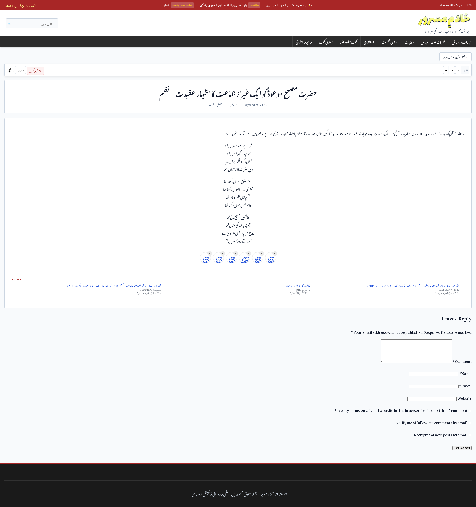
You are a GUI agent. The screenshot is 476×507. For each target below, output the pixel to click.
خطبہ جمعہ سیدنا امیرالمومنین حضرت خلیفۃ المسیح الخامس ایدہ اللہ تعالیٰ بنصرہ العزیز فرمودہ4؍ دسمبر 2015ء (413, 285)
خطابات (409, 42)
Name (465, 372)
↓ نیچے (11, 70)
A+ (458, 70)
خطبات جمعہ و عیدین (433, 42)
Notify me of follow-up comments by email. (431, 421)
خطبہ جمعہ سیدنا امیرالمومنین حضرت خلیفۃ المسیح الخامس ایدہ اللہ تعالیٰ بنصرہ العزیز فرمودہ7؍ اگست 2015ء (114, 285)
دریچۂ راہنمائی (304, 42)
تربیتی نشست (389, 42)
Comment (462, 360)
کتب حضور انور (348, 42)
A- (451, 70)
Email (465, 385)
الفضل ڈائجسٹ (216, 104)
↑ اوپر (21, 70)
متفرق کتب (326, 42)
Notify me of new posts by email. (440, 434)
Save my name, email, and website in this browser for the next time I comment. (400, 409)
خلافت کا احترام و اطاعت (298, 285)
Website (464, 397)
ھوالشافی (369, 42)
